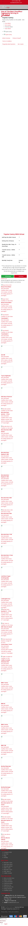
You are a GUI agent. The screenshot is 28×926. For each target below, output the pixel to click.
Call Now (20, 276)
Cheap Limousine (8, 888)
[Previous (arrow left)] (0, 922)
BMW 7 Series (7, 867)
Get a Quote (8, 25)
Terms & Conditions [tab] (7, 41)
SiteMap (6, 857)
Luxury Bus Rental (8, 883)
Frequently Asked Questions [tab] (8, 44)
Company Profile (8, 852)
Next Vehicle (8, 28)
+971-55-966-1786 (15, 1)
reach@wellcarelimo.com (16, 2)
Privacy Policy (4, 911)
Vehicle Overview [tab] (6, 38)
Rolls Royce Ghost (8, 864)
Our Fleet (6, 854)
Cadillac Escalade (8, 873)
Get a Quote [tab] (20, 44)
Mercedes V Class (8, 869)
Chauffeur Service (9, 131)
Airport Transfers (8, 121)
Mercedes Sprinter (8, 866)
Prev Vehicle (8, 23)
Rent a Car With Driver (9, 878)
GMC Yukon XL (7, 871)
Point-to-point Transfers (10, 110)
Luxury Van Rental (8, 881)
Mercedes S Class (8, 862)
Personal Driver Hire (8, 887)
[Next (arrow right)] (2, 922)
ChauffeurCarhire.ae (9, 907)
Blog (5, 855)
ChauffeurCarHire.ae (9, 48)
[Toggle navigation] (3, 6)
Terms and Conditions (13, 911)
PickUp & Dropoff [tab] (17, 38)
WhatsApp (8, 276)
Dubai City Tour (7, 885)
